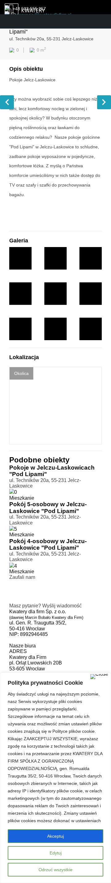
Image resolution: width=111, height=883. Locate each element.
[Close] (99, 676)
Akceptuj (55, 836)
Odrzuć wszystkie (55, 869)
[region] (55, 778)
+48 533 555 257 (29, 8)
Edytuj (56, 852)
